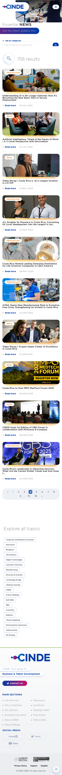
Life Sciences (11, 555)
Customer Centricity (14, 565)
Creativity (10, 610)
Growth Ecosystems (15, 715)
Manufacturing (12, 570)
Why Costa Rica (13, 705)
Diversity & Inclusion (14, 575)
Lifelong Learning (13, 585)
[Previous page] (7, 492)
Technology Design (13, 580)
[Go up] (56, 769)
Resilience (10, 550)
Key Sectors (11, 710)
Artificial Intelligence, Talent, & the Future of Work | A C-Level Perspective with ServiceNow (30, 140)
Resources (39, 700)
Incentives (38, 705)
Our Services (11, 700)
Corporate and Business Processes (20, 540)
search (56, 45)
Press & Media (12, 725)
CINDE (8, 590)
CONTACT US (16, 683)
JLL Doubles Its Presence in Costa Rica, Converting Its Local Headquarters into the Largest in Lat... (30, 223)
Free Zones (39, 715)
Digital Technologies (14, 560)
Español (44, 766)
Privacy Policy (20, 766)
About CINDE (12, 720)
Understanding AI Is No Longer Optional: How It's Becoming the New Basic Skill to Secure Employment (29, 97)
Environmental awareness (16, 625)
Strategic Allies (41, 710)
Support (33, 766)
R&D (8, 605)
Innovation (10, 545)
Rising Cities (39, 720)
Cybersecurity (11, 630)
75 (29, 496)
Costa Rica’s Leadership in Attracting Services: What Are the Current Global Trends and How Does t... (30, 471)
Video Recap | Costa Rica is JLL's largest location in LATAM (30, 182)
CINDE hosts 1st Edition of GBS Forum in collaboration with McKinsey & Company (25, 428)
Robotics (9, 615)
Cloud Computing (13, 620)
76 (36, 496)
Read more (10, 105)
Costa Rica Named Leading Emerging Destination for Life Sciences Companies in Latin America (29, 264)
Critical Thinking (12, 595)
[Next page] (42, 496)
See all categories (13, 41)
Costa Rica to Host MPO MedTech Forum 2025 (28, 388)
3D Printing (10, 635)
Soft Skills (10, 600)
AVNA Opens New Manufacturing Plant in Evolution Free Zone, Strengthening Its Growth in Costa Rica (30, 306)
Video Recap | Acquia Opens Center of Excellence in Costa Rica (30, 347)
